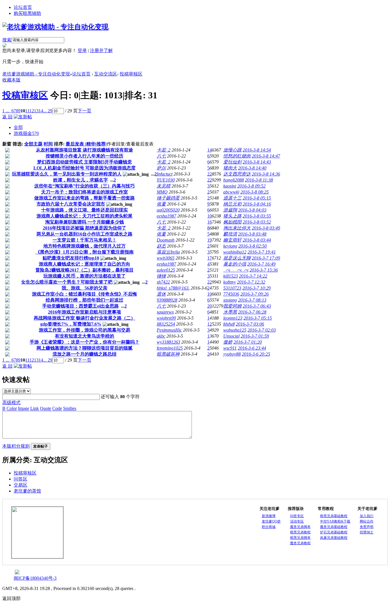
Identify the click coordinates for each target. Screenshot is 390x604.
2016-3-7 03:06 (250, 324)
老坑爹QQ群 (271, 521)
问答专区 (297, 516)
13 (36, 110)
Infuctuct (164, 174)
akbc (161, 336)
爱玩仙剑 (232, 162)
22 (209, 174)
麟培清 (230, 234)
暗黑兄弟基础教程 (333, 516)
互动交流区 (105, 73)
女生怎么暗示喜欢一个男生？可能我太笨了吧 (66, 282)
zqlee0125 (166, 270)
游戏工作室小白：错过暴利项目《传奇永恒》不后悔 (84, 294)
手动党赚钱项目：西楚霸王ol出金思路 (80, 306)
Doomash (165, 240)
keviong (230, 246)
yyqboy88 (232, 354)
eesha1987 (166, 216)
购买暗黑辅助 (27, 13)
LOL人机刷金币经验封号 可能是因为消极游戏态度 (84, 168)
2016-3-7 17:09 (266, 258)
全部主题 (33, 143)
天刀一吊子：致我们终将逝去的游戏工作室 (84, 192)
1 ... (5, 110)
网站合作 (366, 521)
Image (23, 408)
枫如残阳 (232, 222)
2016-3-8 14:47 (266, 156)
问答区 (20, 479)
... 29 (47, 110)
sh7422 (163, 282)
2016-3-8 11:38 (259, 180)
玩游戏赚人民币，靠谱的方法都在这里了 (84, 276)
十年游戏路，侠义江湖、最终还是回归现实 (84, 210)
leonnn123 (232, 318)
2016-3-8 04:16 (257, 204)
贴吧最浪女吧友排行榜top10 (71, 258)
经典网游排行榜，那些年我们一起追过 (84, 300)
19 (209, 240)
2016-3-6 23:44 (252, 348)
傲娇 (227, 342)
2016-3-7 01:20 (248, 342)
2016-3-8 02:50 (252, 246)
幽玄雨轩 (232, 240)
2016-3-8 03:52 (257, 222)
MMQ (162, 192)
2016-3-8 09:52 (251, 186)
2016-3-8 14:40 (252, 168)
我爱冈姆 (232, 306)
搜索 (6, 39)
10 (209, 216)
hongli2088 (233, 180)
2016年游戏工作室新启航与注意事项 (84, 312)
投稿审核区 (131, 73)
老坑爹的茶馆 (27, 491)
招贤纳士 (366, 532)
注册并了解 (101, 50)
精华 (90, 143)
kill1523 (230, 276)
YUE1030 (166, 180)
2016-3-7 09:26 (254, 294)
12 (31, 110)
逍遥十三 (232, 198)
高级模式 (11, 402)
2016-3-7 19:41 (262, 252)
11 (27, 110)
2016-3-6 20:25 (256, 354)
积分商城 (269, 527)
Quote (45, 408)
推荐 (101, 143)
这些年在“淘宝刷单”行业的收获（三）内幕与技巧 (84, 186)
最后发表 (75, 143)
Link (34, 408)
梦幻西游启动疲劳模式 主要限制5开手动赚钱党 (84, 162)
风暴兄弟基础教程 (333, 538)
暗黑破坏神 (168, 354)
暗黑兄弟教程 (300, 532)
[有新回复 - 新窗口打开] (7, 150)
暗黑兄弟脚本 (300, 538)
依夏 (161, 204)
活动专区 (297, 521)
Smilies (69, 408)
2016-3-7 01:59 (255, 336)
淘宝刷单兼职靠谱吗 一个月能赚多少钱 (84, 222)
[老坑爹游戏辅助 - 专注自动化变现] (55, 27)
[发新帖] (23, 116)
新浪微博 (269, 516)
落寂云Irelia (168, 252)
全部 (18, 127)
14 (41, 110)
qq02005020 (168, 210)
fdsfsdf (229, 324)
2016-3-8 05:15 (257, 198)
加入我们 (366, 516)
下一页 (84, 110)
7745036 (231, 294)
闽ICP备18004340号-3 (35, 578)
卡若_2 (163, 149)
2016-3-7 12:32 (251, 282)
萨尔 (161, 168)
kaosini (229, 186)
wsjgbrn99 (166, 318)
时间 (48, 143)
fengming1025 (170, 348)
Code (57, 408)
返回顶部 (11, 598)
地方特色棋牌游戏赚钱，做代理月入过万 (84, 246)
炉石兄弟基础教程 (333, 532)
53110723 (232, 288)
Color (12, 408)
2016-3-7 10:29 (256, 288)
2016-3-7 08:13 (252, 300)
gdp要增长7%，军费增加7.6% (70, 324)
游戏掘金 (26, 133)
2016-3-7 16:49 (261, 264)
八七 (161, 156)
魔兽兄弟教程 (300, 543)
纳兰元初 (232, 204)
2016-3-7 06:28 (252, 312)
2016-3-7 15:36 (264, 270)
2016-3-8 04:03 (252, 210)
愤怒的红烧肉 (237, 156)
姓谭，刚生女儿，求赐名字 (80, 180)
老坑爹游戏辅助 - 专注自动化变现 (36, 73)
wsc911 (230, 348)
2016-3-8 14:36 (266, 174)
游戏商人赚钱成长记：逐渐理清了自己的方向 (84, 264)
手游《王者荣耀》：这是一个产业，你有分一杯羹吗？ (84, 342)
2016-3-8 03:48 (252, 234)
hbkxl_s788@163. (173, 288)
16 (209, 222)
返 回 (7, 116)
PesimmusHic (169, 330)
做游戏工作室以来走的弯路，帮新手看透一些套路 (84, 198)
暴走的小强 (234, 264)
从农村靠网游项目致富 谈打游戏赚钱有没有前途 (84, 149)
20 (209, 306)
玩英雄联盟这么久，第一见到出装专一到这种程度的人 (67, 174)
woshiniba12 (234, 252)
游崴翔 (230, 210)
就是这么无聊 (237, 258)
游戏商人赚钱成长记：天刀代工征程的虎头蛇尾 (84, 216)
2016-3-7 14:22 (253, 276)
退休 (161, 294)
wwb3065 (165, 258)
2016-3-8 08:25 (254, 192)
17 (209, 258)
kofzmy (229, 282)
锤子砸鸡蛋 (168, 198)
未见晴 (163, 186)
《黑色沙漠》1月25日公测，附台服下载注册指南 (84, 252)
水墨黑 (230, 312)
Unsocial (231, 336)
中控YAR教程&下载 (335, 521)
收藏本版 (11, 79)
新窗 (6, 143)
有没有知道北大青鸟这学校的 (84, 336)
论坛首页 (23, 7)
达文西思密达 (237, 174)
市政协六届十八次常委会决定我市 (71, 204)
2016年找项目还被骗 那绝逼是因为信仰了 (84, 228)
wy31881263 (168, 342)
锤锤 (161, 276)
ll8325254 (166, 324)
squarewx (165, 312)
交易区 (20, 485)
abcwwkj (231, 192)
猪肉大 (230, 168)
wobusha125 (234, 330)
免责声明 (366, 527)
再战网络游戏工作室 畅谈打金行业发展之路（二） (84, 318)
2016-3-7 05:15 (258, 318)
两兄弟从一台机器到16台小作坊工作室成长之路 (84, 234)
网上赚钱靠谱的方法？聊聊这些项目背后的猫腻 (84, 348)
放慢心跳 (232, 149)
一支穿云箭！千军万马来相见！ (84, 240)
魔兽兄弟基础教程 (333, 527)
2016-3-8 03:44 (257, 240)
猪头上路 (232, 216)
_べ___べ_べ (235, 270)
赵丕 (161, 246)
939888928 (167, 300)
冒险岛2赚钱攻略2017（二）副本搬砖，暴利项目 (84, 270)
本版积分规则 (16, 446)
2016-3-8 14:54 (257, 149)
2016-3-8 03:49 (266, 228)
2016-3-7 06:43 (257, 306)
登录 (82, 50)
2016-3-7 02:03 (262, 330)
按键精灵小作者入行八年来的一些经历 (84, 156)
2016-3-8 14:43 (257, 162)
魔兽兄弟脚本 (300, 527)
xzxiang (230, 300)
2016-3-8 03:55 (257, 216)
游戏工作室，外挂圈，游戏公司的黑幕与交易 (84, 330)
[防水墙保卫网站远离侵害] (17, 572)
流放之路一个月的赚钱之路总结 (84, 354)
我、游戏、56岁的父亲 (84, 288)
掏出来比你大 (237, 228)
